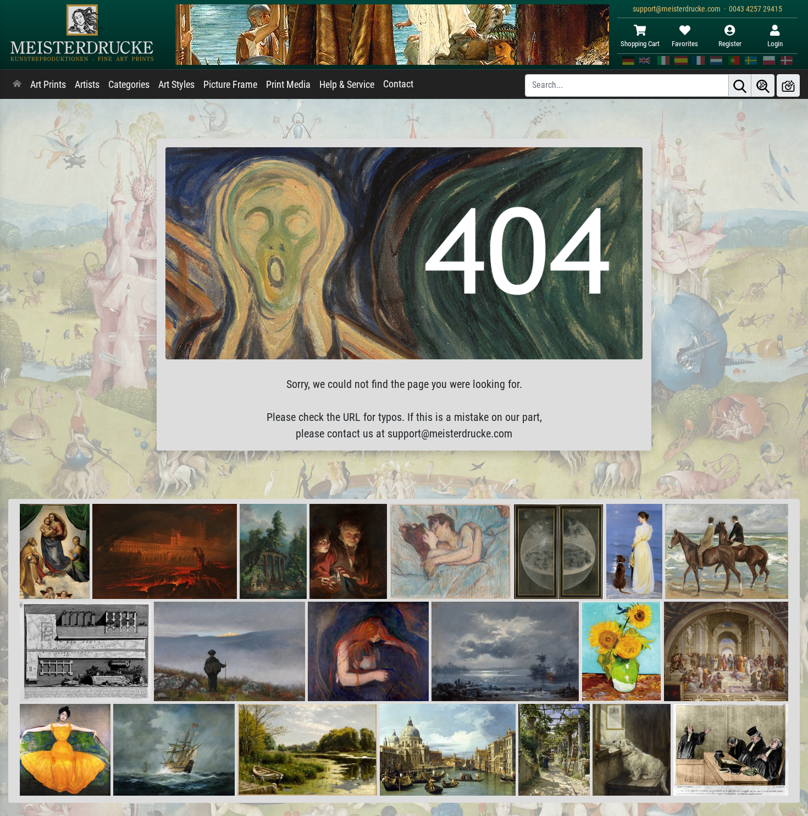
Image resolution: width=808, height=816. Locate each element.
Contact (398, 84)
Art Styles (176, 84)
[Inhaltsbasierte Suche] (762, 85)
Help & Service (346, 84)
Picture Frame (230, 84)
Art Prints (48, 84)
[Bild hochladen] (788, 85)
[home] (17, 84)
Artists (87, 84)
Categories (129, 84)
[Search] (739, 85)
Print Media (288, 84)
